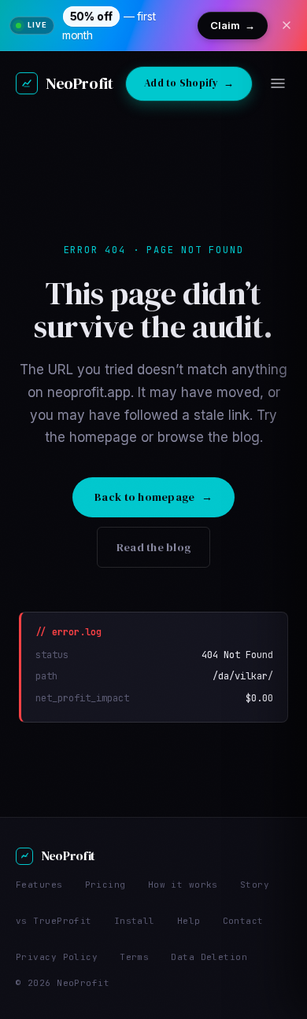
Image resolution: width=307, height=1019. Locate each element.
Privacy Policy (57, 956)
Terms (134, 956)
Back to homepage (153, 497)
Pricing (105, 884)
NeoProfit (79, 83)
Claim (232, 25)
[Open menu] (277, 83)
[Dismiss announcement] (287, 25)
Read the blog (154, 547)
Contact (243, 920)
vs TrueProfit (54, 920)
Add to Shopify (189, 83)
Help (189, 920)
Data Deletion (209, 956)
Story (254, 884)
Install (134, 920)
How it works (183, 884)
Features (39, 884)
